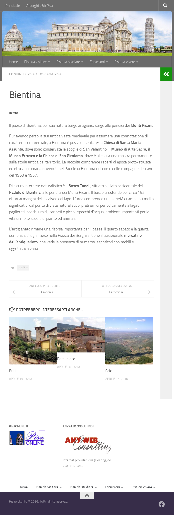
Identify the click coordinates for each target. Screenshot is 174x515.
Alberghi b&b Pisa (39, 5)
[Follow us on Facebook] (162, 504)
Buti (12, 371)
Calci (109, 371)
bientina (23, 267)
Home (13, 62)
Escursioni (97, 62)
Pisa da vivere (124, 62)
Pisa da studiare (68, 62)
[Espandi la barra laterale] (166, 74)
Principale (12, 5)
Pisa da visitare (35, 62)
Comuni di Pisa (22, 74)
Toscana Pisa (50, 74)
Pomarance (66, 359)
